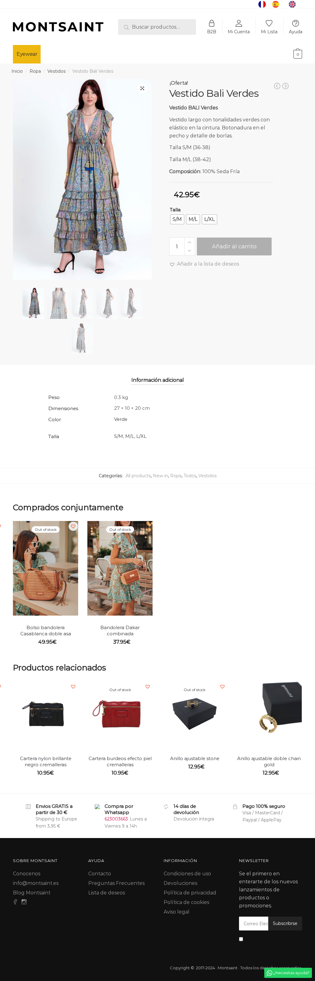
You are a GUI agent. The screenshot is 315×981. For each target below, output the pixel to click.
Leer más (45, 654)
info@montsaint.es (35, 883)
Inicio (17, 71)
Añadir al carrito (234, 246)
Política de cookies (186, 902)
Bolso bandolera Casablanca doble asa (45, 631)
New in (160, 475)
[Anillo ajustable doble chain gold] (269, 714)
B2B (211, 31)
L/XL (141, 436)
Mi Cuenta (239, 31)
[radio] (177, 219)
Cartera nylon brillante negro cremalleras (45, 761)
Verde (120, 419)
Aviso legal (176, 912)
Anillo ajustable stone (194, 758)
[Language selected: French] (280, 4)
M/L (129, 436)
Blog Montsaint (31, 893)
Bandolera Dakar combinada (120, 631)
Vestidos (56, 71)
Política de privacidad (190, 893)
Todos (190, 475)
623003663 (116, 819)
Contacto (99, 874)
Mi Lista (269, 31)
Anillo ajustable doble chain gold (269, 761)
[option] (277, 4)
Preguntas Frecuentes (116, 883)
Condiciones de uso (187, 874)
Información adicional (157, 380)
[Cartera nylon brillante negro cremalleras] (45, 714)
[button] (204, 264)
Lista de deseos (106, 893)
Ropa (35, 71)
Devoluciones (180, 883)
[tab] (157, 375)
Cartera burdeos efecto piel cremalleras (120, 761)
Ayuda (295, 31)
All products (138, 475)
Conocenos (26, 874)
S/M (118, 436)
